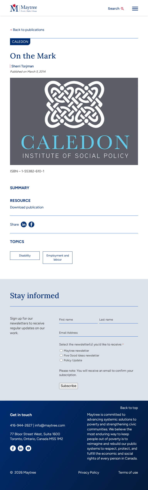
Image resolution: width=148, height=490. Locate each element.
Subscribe (68, 386)
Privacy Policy (88, 472)
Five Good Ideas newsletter (81, 355)
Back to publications (27, 30)
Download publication (27, 207)
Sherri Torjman (22, 66)
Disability (25, 255)
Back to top (129, 408)
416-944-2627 (21, 425)
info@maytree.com (50, 425)
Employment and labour (57, 257)
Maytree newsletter (76, 350)
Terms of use (128, 472)
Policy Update (73, 360)
